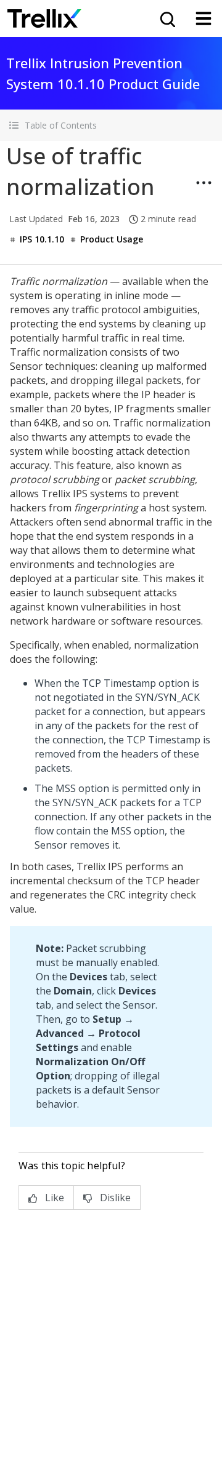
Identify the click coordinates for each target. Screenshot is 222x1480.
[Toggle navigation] (203, 18)
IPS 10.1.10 (42, 239)
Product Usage (111, 239)
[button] (111, 125)
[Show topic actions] (203, 182)
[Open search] (166, 18)
